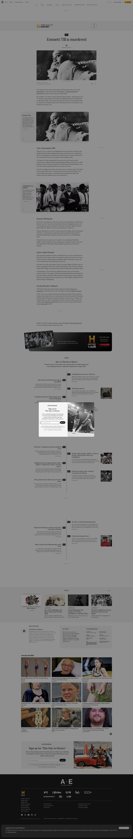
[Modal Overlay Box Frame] (66, 419)
